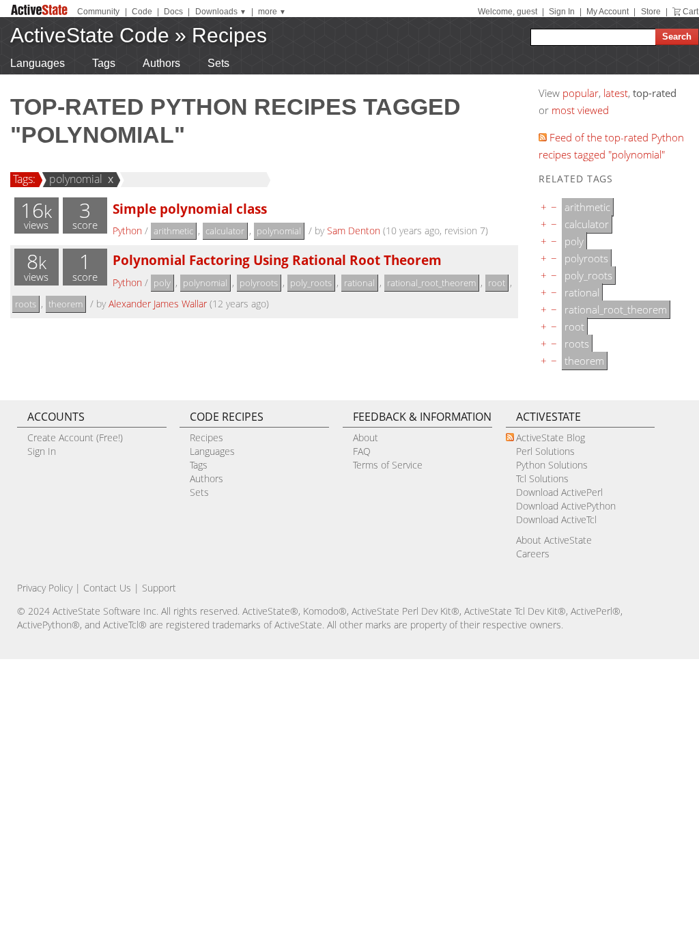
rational (359, 283)
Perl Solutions (545, 451)
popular (580, 93)
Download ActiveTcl (556, 519)
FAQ (362, 451)
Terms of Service (388, 464)
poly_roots (311, 283)
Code (142, 11)
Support (159, 587)
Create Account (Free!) (75, 437)
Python (127, 230)
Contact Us (107, 587)
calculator (224, 231)
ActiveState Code (89, 35)
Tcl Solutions (542, 478)
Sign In (562, 11)
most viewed (580, 110)
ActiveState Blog (550, 437)
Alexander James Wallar (158, 303)
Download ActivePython (566, 505)
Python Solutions (552, 464)
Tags (103, 63)
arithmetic (173, 231)
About (365, 437)
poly (162, 283)
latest (615, 93)
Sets (218, 63)
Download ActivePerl (559, 492)
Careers (533, 553)
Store (651, 11)
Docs (173, 11)
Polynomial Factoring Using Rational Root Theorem (277, 260)
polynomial (75, 178)
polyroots (259, 283)
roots (25, 304)
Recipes (229, 35)
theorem (65, 304)
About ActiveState (554, 539)
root (496, 283)
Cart (690, 11)
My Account (607, 11)
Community (98, 11)
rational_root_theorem (431, 283)
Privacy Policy (44, 587)
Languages (37, 63)
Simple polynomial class (190, 208)
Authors (161, 63)
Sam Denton (353, 230)
